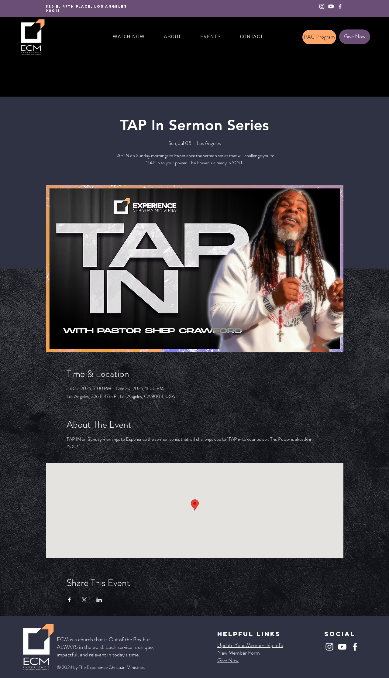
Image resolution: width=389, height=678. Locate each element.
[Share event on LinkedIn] (99, 600)
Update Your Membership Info (250, 645)
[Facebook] (340, 6)
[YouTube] (331, 6)
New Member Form (238, 653)
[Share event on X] (84, 600)
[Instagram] (321, 6)
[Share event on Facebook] (69, 600)
